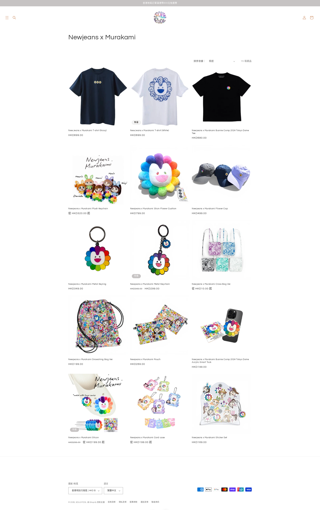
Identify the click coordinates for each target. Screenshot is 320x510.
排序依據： (200, 61)
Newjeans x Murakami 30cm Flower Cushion (153, 208)
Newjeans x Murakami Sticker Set (209, 437)
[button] (7, 17)
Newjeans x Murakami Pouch (145, 359)
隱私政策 (123, 502)
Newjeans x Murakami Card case (147, 437)
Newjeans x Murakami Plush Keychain (88, 208)
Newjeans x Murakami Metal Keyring (87, 284)
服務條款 (134, 502)
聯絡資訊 (155, 502)
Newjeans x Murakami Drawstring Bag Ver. (90, 359)
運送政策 (144, 502)
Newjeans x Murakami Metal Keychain (150, 284)
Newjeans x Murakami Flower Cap (210, 208)
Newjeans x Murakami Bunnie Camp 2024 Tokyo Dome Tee (220, 131)
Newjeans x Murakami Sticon (83, 437)
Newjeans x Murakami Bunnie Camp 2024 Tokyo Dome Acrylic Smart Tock (220, 360)
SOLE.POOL (81, 502)
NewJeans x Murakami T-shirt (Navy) (87, 130)
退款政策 (112, 502)
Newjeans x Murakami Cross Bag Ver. (211, 284)
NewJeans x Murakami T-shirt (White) (149, 130)
